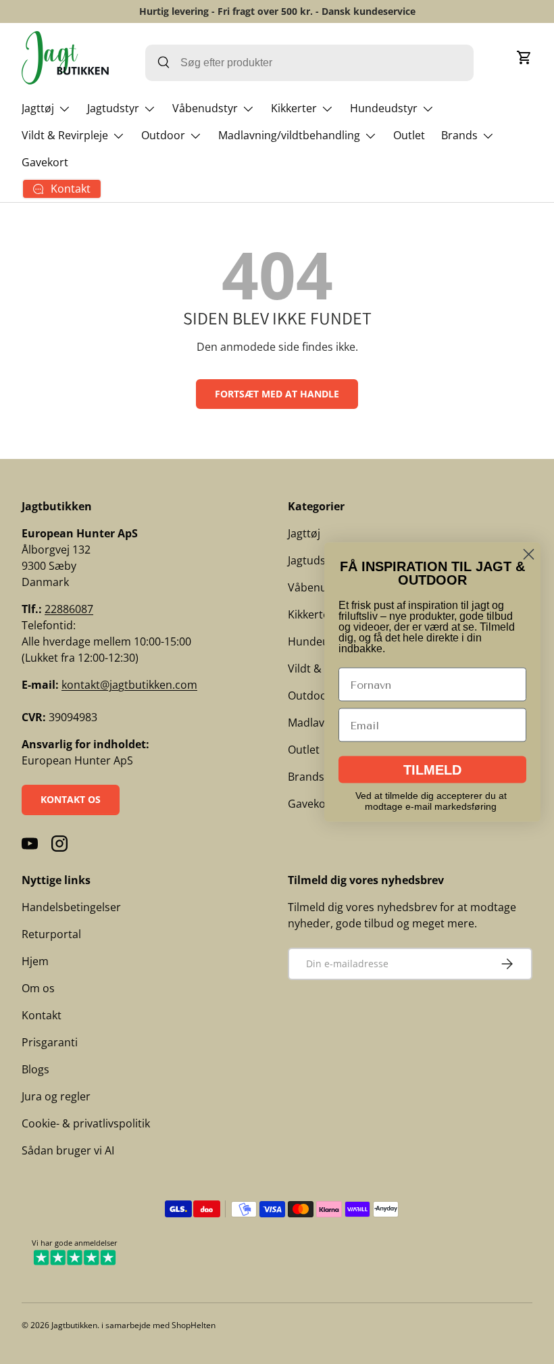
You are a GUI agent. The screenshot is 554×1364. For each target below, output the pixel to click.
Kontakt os (71, 799)
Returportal (51, 934)
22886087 (69, 609)
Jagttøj (304, 533)
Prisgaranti (50, 1042)
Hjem (35, 961)
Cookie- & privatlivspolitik (86, 1123)
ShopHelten (194, 1325)
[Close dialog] (528, 554)
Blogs (35, 1069)
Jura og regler (56, 1096)
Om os (38, 988)
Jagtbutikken (74, 1325)
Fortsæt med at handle (277, 393)
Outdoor (310, 695)
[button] (524, 57)
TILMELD (432, 769)
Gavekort (45, 162)
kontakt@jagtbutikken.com (129, 684)
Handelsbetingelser (71, 907)
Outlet (409, 135)
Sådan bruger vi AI (68, 1150)
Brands (306, 776)
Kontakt (41, 1015)
